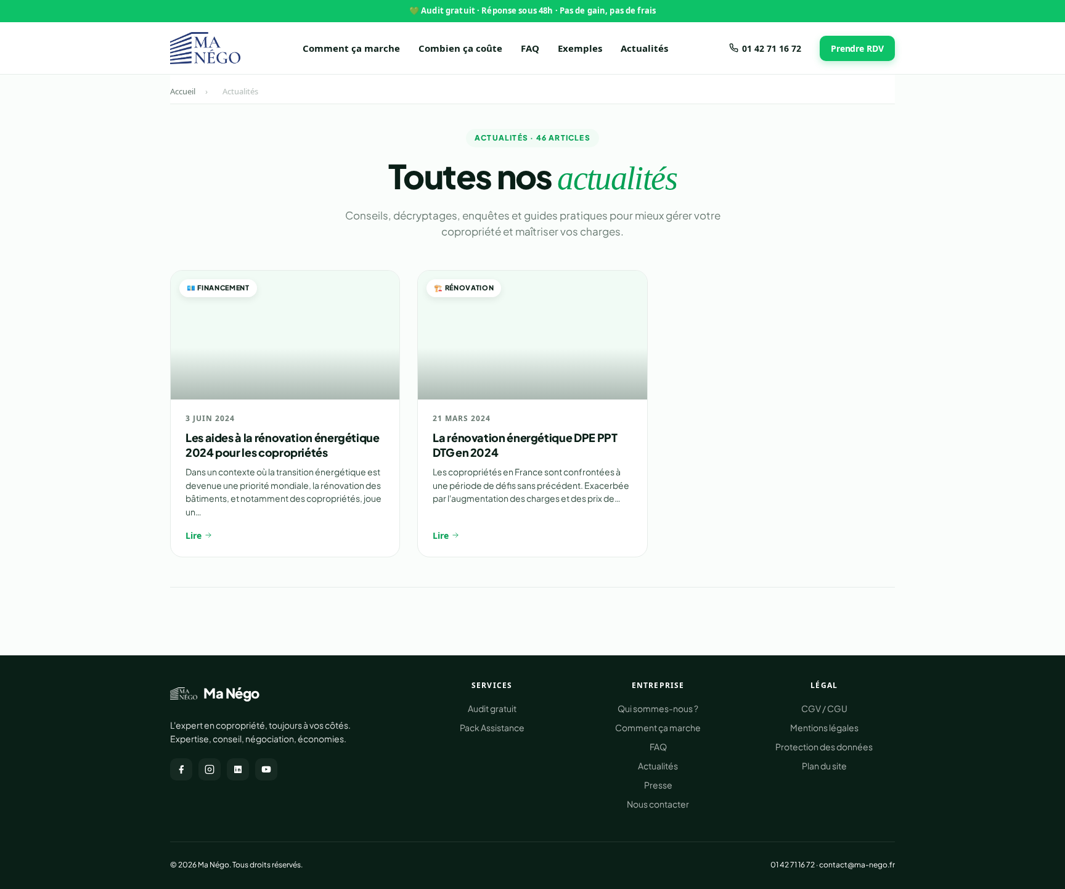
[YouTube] (266, 769)
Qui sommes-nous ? (658, 708)
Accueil (182, 91)
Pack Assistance (492, 727)
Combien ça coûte (460, 48)
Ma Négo (231, 693)
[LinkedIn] (238, 769)
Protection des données (824, 746)
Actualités (644, 48)
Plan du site (824, 765)
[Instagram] (209, 769)
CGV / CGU (824, 708)
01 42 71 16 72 (771, 48)
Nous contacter (658, 803)
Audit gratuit (492, 708)
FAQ (530, 48)
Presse (658, 784)
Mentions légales (824, 727)
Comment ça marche (351, 48)
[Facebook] (181, 769)
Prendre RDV (857, 48)
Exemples (580, 48)
